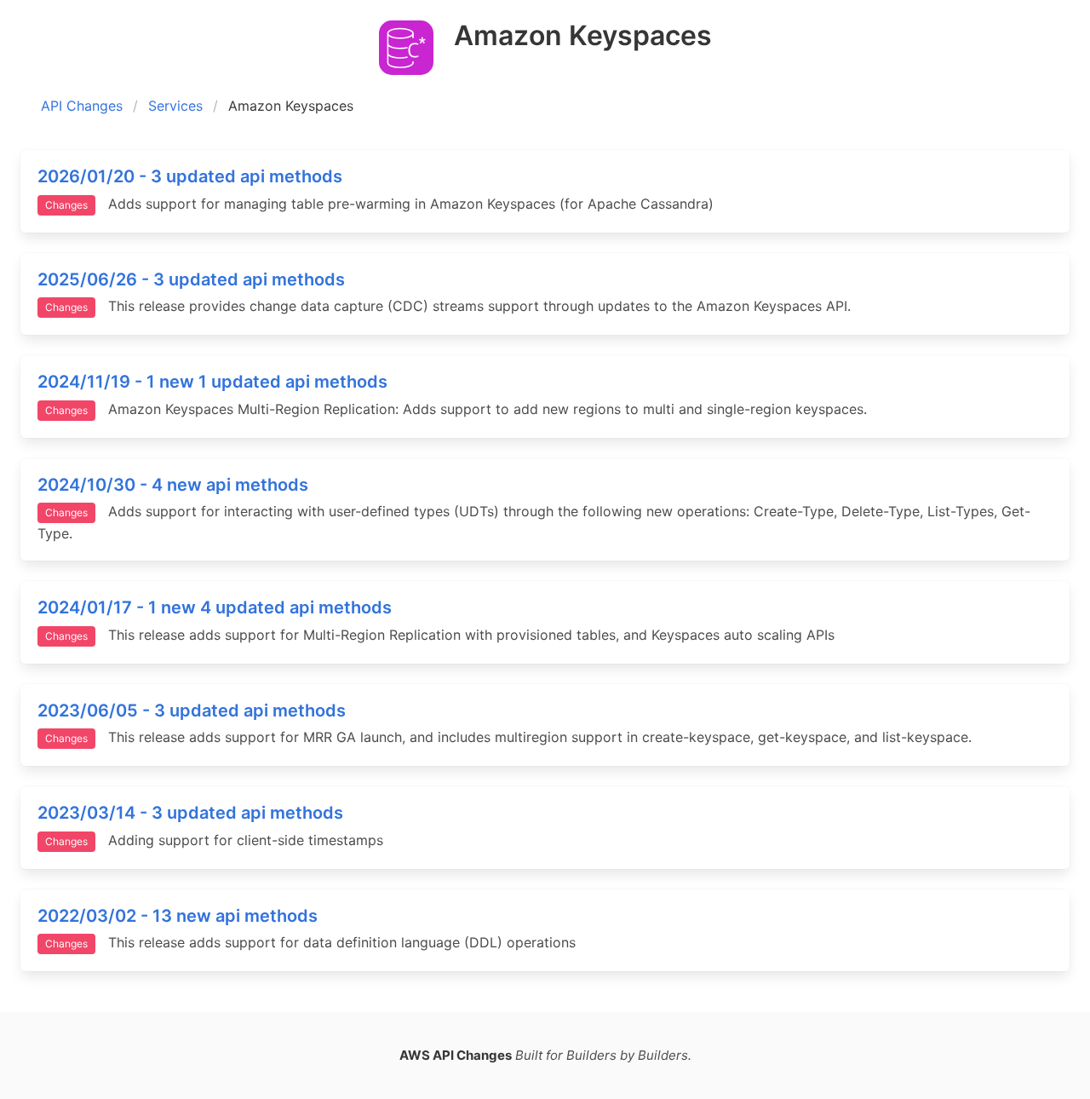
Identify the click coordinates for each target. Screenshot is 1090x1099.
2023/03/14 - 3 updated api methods (190, 813)
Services (175, 105)
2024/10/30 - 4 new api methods (172, 485)
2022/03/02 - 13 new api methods (177, 916)
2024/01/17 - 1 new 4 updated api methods (214, 607)
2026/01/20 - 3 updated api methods (189, 176)
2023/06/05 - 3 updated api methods (191, 710)
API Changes (82, 105)
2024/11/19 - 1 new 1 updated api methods (212, 381)
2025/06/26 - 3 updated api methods (191, 279)
